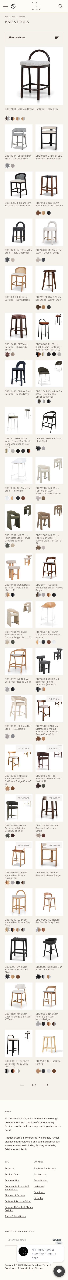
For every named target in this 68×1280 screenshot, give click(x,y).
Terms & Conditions (15, 1216)
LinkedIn (38, 1198)
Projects (9, 1168)
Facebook (39, 1192)
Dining (13, 17)
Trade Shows (41, 1180)
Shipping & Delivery (15, 1195)
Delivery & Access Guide (18, 1201)
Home (6, 17)
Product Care (12, 1174)
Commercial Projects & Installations (17, 1188)
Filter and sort (17, 37)
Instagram (39, 1186)
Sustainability (12, 1180)
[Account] (13, 8)
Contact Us (40, 1174)
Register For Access (45, 1168)
